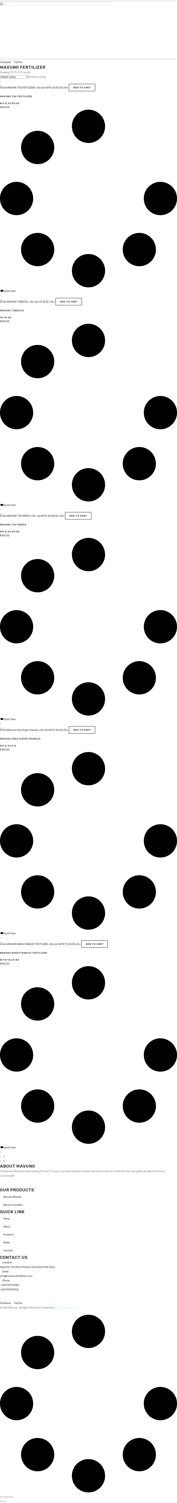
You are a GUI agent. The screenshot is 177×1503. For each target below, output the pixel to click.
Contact (8, 1250)
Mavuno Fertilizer (13, 1205)
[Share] (8, 1496)
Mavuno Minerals (12, 1197)
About (6, 1226)
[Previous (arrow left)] (1, 1501)
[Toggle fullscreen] (4, 1496)
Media (6, 1242)
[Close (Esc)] (11, 1496)
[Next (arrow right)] (4, 1501)
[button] (88, 1)
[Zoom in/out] (1, 1496)
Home (6, 1218)
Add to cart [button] (82, 87)
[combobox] (37, 76)
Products (8, 1234)
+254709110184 (10, 1285)
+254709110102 (9, 1289)
